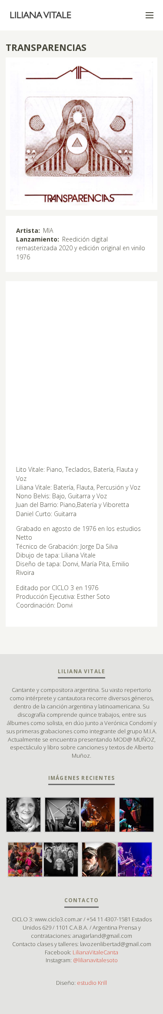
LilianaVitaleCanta (95, 952)
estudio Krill (92, 983)
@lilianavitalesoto (95, 960)
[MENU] (145, 15)
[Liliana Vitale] (41, 15)
